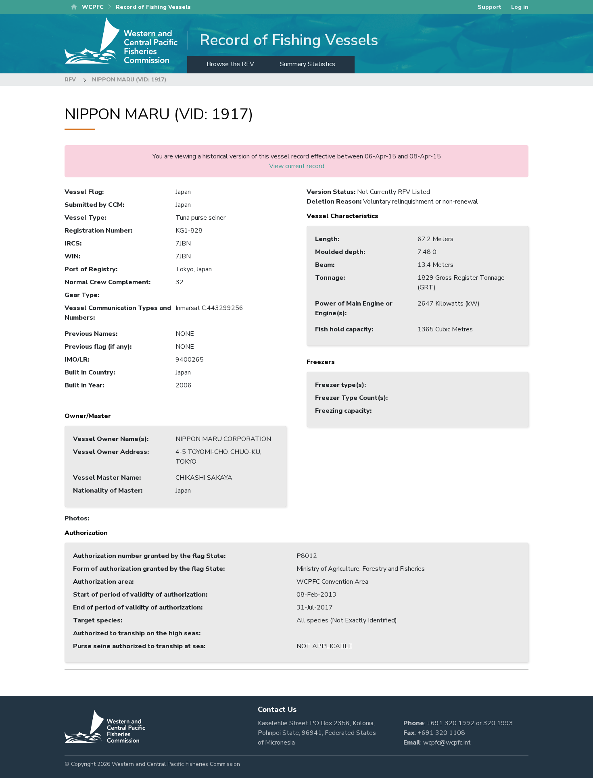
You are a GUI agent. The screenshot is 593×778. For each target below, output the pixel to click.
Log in (519, 7)
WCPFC (93, 7)
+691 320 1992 (450, 723)
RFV (70, 79)
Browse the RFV (230, 64)
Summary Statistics (307, 64)
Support (489, 7)
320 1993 (498, 723)
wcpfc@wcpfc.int (447, 742)
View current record (296, 166)
